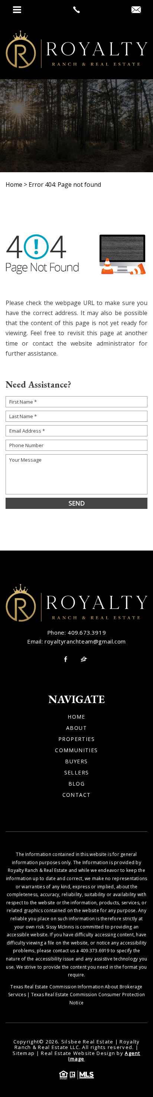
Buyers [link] (76, 761)
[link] (76, 9)
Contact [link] (76, 795)
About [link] (76, 728)
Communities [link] (76, 750)
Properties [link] (76, 739)
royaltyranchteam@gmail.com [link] (85, 641)
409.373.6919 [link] (95, 950)
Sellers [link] (76, 772)
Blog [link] (76, 783)
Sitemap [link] (24, 1053)
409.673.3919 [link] (87, 632)
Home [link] (76, 716)
